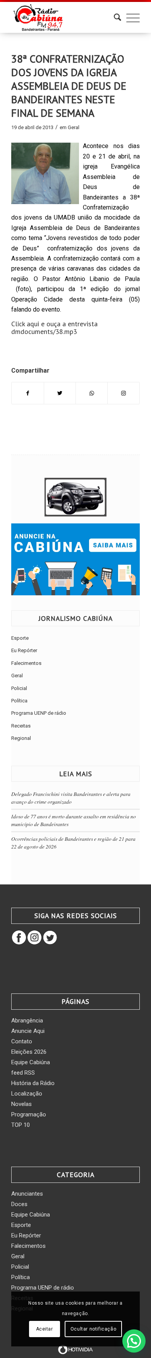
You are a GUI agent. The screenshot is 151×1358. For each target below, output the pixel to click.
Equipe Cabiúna (30, 1062)
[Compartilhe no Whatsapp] (91, 393)
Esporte (20, 638)
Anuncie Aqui (28, 1030)
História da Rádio (33, 1083)
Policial (19, 688)
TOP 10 (20, 1124)
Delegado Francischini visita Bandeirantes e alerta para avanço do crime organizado (70, 797)
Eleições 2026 (28, 1051)
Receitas (21, 726)
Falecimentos (26, 663)
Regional (21, 738)
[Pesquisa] (113, 17)
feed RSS (23, 1072)
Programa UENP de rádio (38, 713)
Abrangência (27, 1020)
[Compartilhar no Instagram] (123, 393)
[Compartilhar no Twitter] (60, 393)
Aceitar (44, 1329)
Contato (21, 1041)
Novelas (21, 1104)
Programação (28, 1114)
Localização (26, 1093)
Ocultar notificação (93, 1329)
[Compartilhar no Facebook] (27, 393)
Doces (19, 1204)
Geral (73, 127)
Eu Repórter (24, 650)
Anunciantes (27, 1193)
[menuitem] (113, 17)
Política (19, 701)
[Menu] (129, 17)
